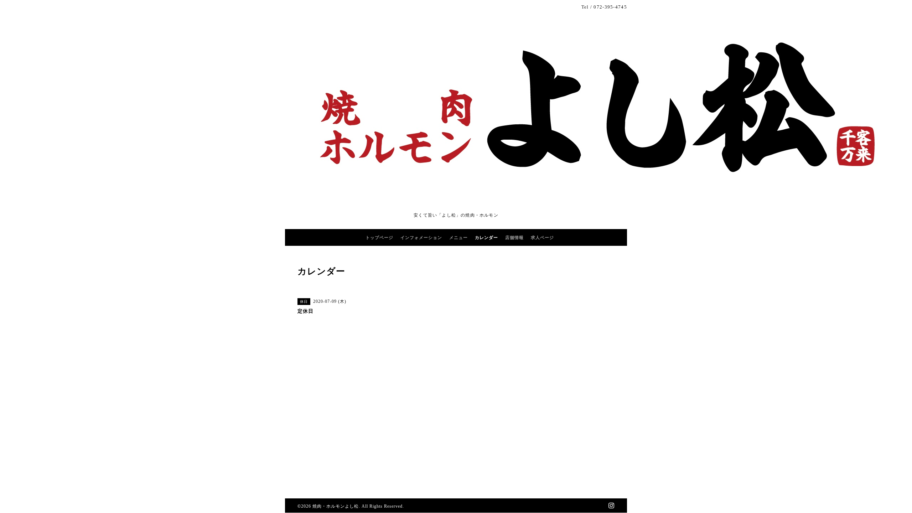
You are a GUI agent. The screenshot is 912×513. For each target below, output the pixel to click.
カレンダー (486, 237)
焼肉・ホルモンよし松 (335, 506)
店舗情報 (514, 237)
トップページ (379, 237)
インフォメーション (421, 237)
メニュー (458, 237)
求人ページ (542, 237)
